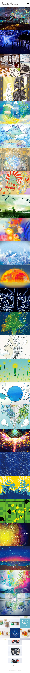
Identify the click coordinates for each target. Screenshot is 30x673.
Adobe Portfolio (17, 670)
